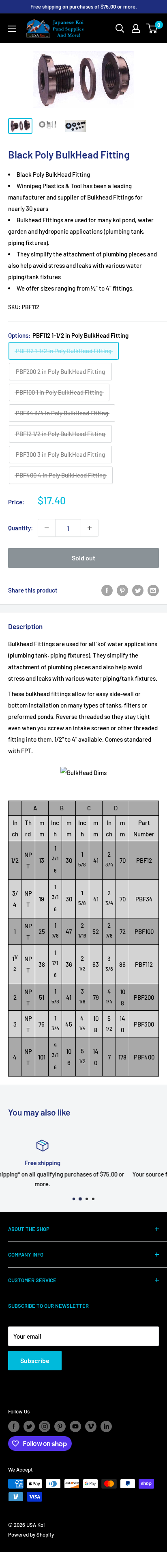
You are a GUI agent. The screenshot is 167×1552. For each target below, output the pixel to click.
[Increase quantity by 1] (89, 527)
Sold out (83, 558)
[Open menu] (12, 29)
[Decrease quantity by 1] (46, 527)
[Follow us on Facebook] (13, 1426)
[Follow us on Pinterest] (60, 1426)
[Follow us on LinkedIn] (106, 1426)
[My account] (136, 28)
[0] (152, 28)
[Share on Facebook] (107, 590)
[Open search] (120, 28)
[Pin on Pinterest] (122, 590)
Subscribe (34, 1360)
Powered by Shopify (31, 1534)
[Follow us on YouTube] (75, 1426)
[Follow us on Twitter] (29, 1426)
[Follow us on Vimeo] (90, 1426)
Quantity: (20, 528)
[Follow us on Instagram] (44, 1426)
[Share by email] (153, 590)
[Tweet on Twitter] (137, 590)
